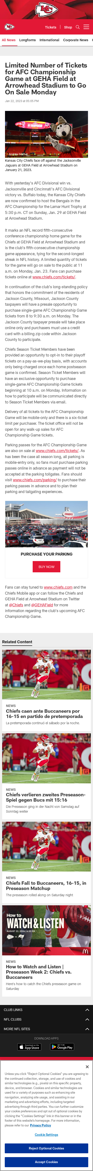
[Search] (78, 27)
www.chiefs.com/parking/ (35, 479)
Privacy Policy (40, 1125)
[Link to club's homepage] (9, 25)
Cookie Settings (46, 1135)
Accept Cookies (46, 1162)
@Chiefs (16, 605)
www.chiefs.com (58, 587)
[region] (46, 1115)
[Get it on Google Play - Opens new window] (62, 1049)
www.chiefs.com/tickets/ (53, 277)
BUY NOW (46, 567)
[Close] (87, 1067)
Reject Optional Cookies (46, 1148)
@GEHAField (42, 605)
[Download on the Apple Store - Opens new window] (29, 1047)
